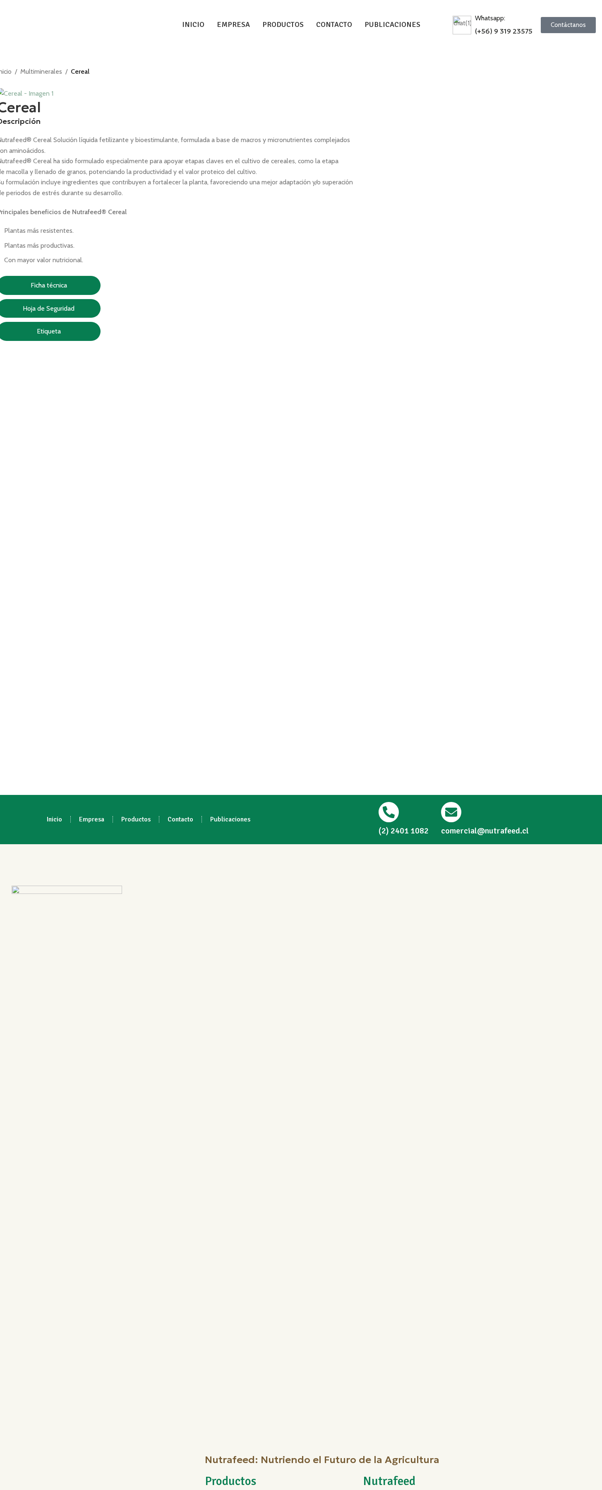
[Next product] (22, 83)
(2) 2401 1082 (404, 831)
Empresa (91, 819)
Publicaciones (230, 819)
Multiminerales (41, 71)
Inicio (54, 819)
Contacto (180, 819)
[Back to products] (12, 83)
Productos (136, 819)
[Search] (441, 25)
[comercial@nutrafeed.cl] (451, 812)
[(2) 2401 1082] (389, 812)
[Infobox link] (492, 25)
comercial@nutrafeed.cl (485, 831)
